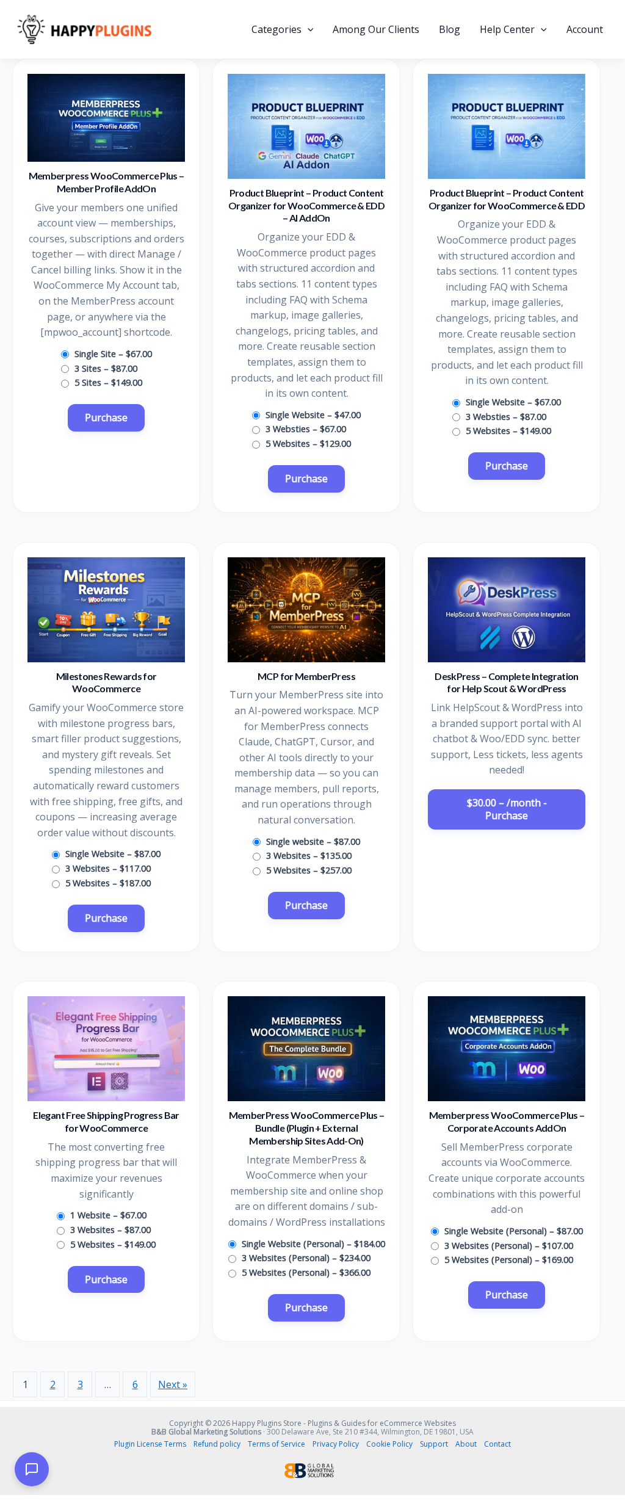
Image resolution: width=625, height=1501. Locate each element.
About (466, 1444)
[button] (308, 29)
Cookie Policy (389, 1444)
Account (584, 29)
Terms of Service (276, 1444)
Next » (172, 1384)
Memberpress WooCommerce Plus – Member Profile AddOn (106, 182)
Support (434, 1444)
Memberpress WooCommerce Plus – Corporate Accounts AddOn (507, 1121)
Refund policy (216, 1444)
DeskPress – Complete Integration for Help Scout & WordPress (507, 682)
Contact (497, 1444)
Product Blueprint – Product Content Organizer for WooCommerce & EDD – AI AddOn (306, 205)
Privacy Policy (335, 1444)
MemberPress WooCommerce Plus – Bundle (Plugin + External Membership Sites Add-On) (307, 1127)
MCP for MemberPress (306, 676)
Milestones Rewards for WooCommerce (106, 682)
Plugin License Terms (150, 1444)
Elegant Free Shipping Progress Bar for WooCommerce (106, 1121)
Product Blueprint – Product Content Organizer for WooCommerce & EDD (506, 199)
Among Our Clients (376, 29)
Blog (449, 29)
